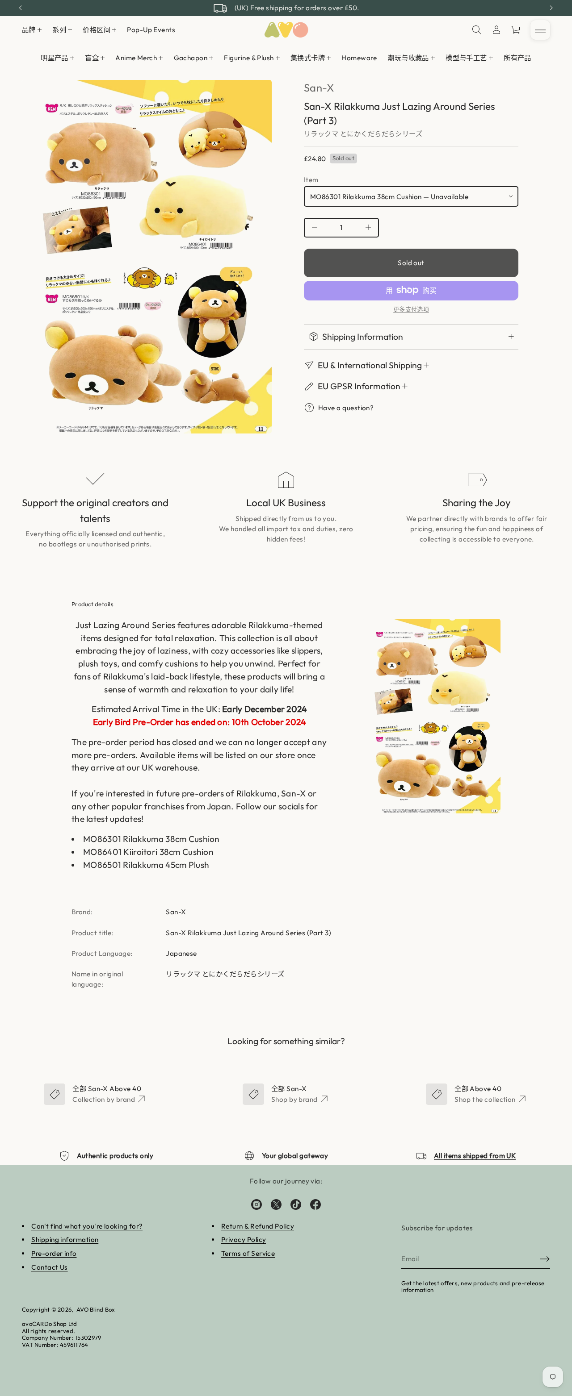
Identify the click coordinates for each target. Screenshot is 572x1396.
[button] (516, 30)
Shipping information (64, 1239)
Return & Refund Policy (257, 1226)
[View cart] (516, 30)
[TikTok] (296, 1204)
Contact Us (49, 1267)
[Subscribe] (544, 1259)
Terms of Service (248, 1253)
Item (311, 179)
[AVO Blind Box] (286, 30)
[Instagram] (256, 1204)
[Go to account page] (496, 30)
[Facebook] (315, 1204)
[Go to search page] (477, 30)
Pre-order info (53, 1253)
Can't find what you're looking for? (87, 1226)
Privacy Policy (243, 1239)
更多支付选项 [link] (411, 309)
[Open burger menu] (540, 30)
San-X (319, 87)
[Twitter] (276, 1204)
